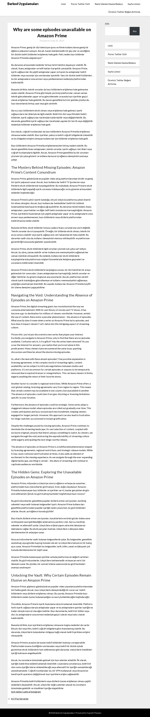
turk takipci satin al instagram (26, 691)
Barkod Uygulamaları (23, 4)
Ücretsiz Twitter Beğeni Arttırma (124, 12)
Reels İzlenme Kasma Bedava (109, 4)
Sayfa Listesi (134, 4)
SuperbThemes (94, 713)
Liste (63, 4)
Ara (107, 23)
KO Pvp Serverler (20, 698)
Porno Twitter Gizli (80, 4)
